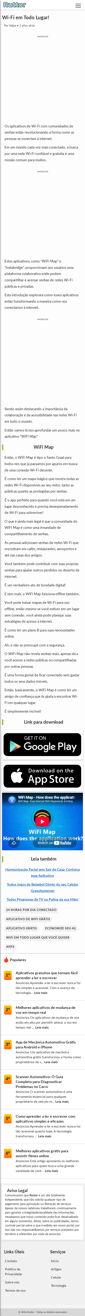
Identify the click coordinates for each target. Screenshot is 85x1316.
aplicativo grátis (21, 928)
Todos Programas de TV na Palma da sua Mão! (42, 899)
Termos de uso (15, 1290)
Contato (11, 1261)
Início (55, 1261)
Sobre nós (12, 1282)
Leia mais (40, 993)
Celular (56, 1277)
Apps (10, 947)
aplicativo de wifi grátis (28, 919)
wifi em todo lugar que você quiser (38, 937)
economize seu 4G (60, 928)
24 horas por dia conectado (31, 910)
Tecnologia (58, 1285)
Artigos (56, 1269)
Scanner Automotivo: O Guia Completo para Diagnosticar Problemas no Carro (39, 1082)
